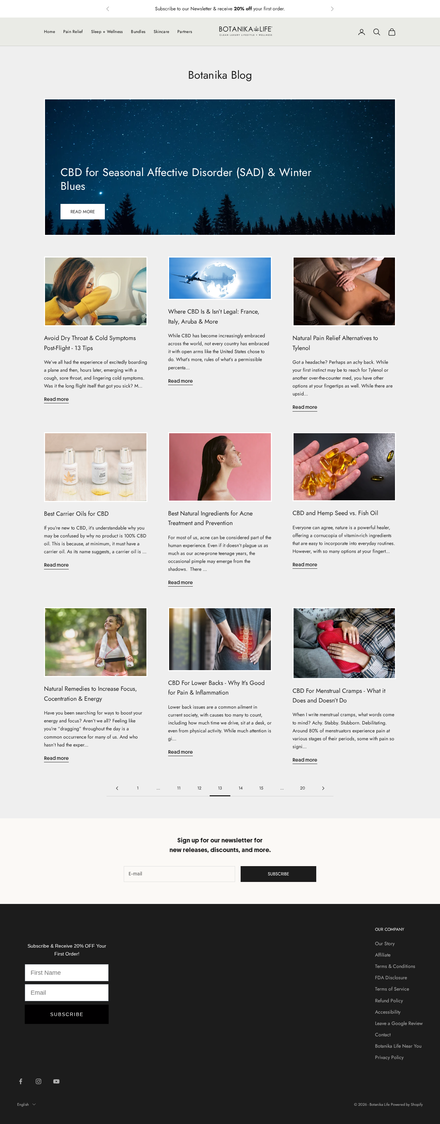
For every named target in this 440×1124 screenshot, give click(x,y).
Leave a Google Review (399, 1023)
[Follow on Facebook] (20, 1081)
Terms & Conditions (395, 966)
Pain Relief (73, 32)
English (23, 1104)
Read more (82, 211)
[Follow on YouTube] (56, 1081)
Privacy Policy (389, 1057)
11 (178, 788)
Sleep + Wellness (107, 32)
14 (241, 788)
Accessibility (387, 1011)
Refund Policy (389, 1000)
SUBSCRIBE (67, 1014)
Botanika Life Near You (398, 1046)
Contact (382, 1034)
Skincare (161, 32)
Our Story (385, 943)
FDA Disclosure (391, 977)
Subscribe (278, 874)
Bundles (138, 32)
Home (49, 32)
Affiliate (382, 954)
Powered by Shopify (407, 1104)
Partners (184, 32)
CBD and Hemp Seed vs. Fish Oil (335, 513)
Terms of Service (392, 988)
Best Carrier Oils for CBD (76, 513)
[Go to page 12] (117, 788)
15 (261, 788)
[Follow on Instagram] (38, 1081)
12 (199, 788)
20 (302, 788)
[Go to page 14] (323, 788)
